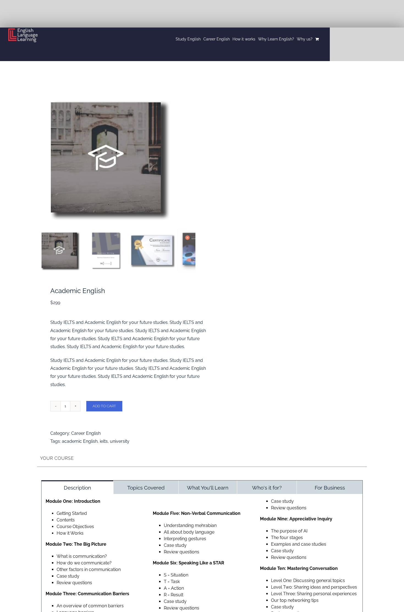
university (119, 441)
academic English (80, 441)
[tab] (77, 487)
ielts (104, 441)
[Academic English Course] (106, 157)
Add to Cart (104, 406)
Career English (86, 433)
